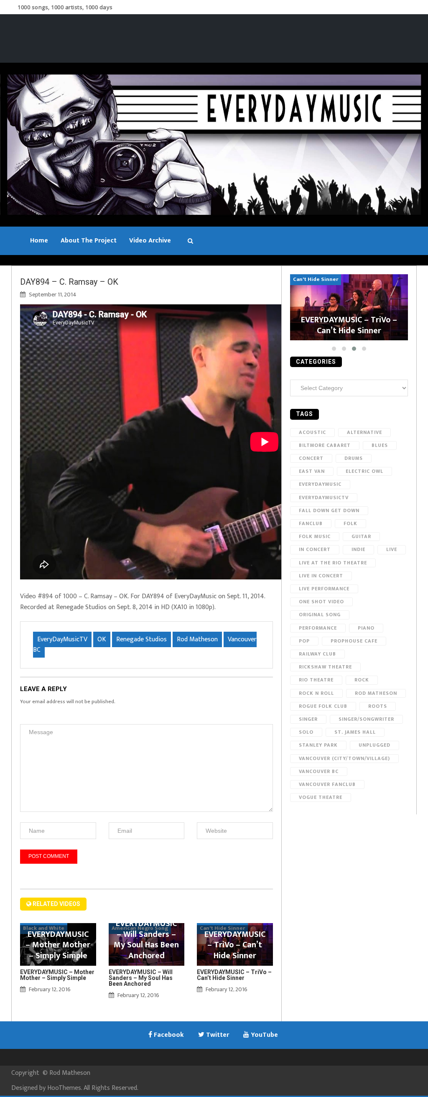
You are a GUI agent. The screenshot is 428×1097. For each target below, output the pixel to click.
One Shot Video (321, 601)
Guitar (361, 536)
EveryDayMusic (320, 484)
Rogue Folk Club (323, 706)
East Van (312, 471)
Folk (350, 523)
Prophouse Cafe (354, 641)
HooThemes (64, 1088)
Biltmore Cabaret (325, 445)
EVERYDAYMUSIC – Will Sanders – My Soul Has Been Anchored (141, 978)
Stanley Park (318, 745)
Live (391, 549)
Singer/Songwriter (366, 719)
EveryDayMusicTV (62, 639)
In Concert (315, 549)
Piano (366, 628)
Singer (308, 719)
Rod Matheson (197, 639)
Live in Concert (321, 575)
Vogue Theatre (320, 797)
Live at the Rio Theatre (333, 563)
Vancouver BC (319, 771)
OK (101, 639)
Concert (311, 458)
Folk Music (315, 536)
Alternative (364, 432)
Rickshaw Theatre (325, 667)
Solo (306, 732)
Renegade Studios (141, 639)
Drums (353, 458)
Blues (380, 445)
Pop (304, 641)
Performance (318, 628)
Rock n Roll (316, 693)
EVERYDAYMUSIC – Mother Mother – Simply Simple (57, 975)
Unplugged (374, 745)
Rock (361, 680)
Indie (358, 549)
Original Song (320, 614)
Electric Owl (364, 471)
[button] (334, 348)
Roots (377, 706)
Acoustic (312, 432)
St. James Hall (355, 732)
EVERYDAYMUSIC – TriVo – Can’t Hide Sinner (234, 975)
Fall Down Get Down (329, 510)
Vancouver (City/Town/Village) (344, 758)
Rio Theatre (316, 680)
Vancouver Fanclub (327, 784)
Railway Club (317, 654)
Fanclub (311, 523)
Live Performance (324, 588)
